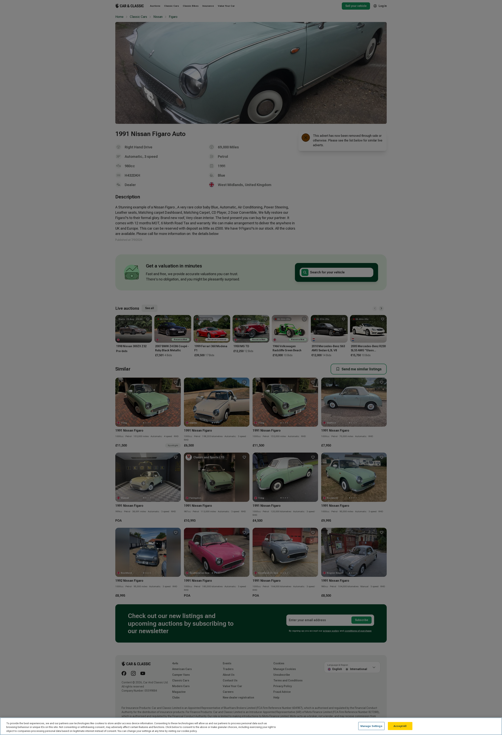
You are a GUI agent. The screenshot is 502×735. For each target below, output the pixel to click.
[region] (251, 726)
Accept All (400, 725)
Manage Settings (371, 725)
